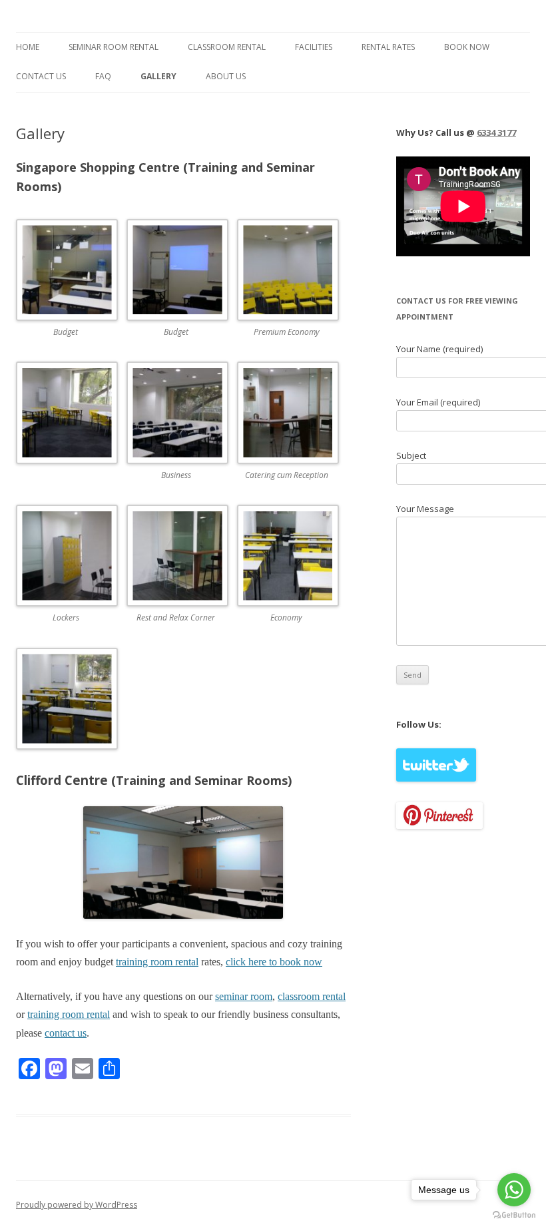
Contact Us (41, 76)
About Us (226, 76)
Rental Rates (388, 47)
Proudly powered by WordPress (76, 1204)
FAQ (103, 76)
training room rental (157, 961)
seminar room (243, 996)
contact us (66, 1033)
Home (27, 47)
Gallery (158, 76)
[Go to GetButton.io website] (514, 1215)
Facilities (313, 47)
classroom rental (312, 996)
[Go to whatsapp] (514, 1189)
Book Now (466, 47)
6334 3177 (496, 132)
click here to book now (274, 961)
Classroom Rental (227, 47)
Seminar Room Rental (113, 47)
